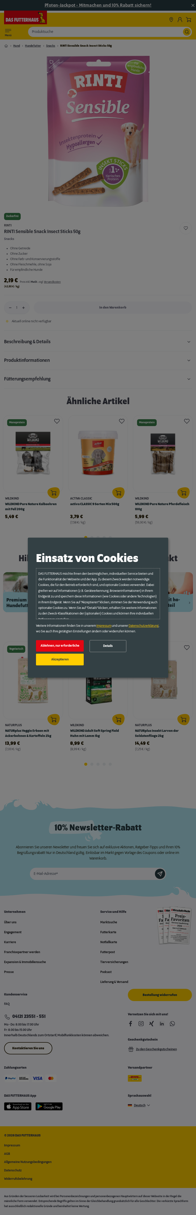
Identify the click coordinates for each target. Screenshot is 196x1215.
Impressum (103, 626)
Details (108, 646)
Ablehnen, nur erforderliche (60, 646)
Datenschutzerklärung (143, 626)
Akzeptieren (60, 659)
